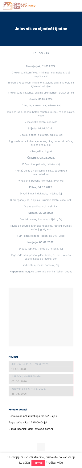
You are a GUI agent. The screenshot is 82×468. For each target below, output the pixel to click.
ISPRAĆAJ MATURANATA (26, 376)
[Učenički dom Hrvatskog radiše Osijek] (19, 5)
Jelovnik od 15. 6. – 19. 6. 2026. (30, 364)
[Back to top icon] (41, 447)
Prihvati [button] (38, 462)
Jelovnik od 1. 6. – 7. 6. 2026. (28, 388)
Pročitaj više (54, 462)
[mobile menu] (77, 5)
